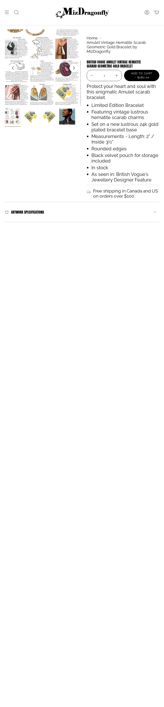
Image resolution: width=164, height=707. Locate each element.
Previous (13, 68)
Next (74, 68)
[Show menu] (7, 12)
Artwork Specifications (27, 212)
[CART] (157, 12)
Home (92, 38)
